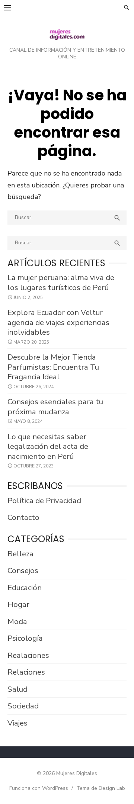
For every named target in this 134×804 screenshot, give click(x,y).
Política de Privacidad (44, 500)
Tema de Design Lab (100, 788)
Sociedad (23, 706)
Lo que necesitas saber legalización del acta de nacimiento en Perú (47, 446)
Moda (17, 621)
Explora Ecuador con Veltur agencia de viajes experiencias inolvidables (58, 322)
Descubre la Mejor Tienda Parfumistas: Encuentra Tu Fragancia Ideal (53, 367)
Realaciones (28, 655)
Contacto (23, 517)
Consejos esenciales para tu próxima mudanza (55, 406)
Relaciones (26, 672)
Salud (17, 689)
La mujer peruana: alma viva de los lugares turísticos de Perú (60, 282)
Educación (24, 587)
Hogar (18, 604)
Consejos (22, 570)
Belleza (20, 554)
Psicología (25, 638)
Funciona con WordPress (38, 788)
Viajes (17, 723)
